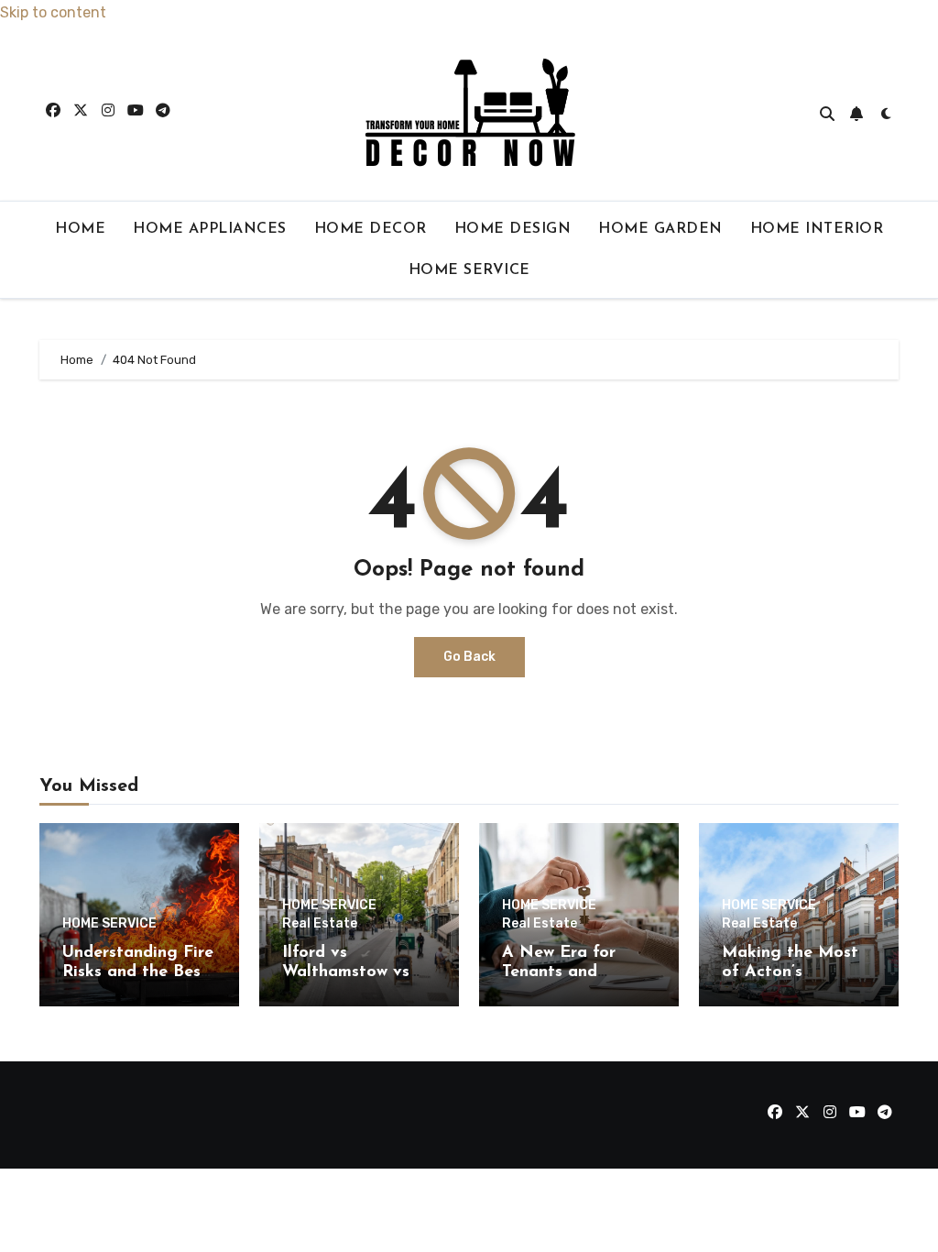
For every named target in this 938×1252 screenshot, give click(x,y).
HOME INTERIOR (817, 229)
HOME (80, 229)
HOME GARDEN (660, 229)
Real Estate (319, 923)
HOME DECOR (370, 229)
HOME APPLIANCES (210, 229)
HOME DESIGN (513, 229)
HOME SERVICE (469, 270)
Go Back (469, 656)
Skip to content (53, 12)
